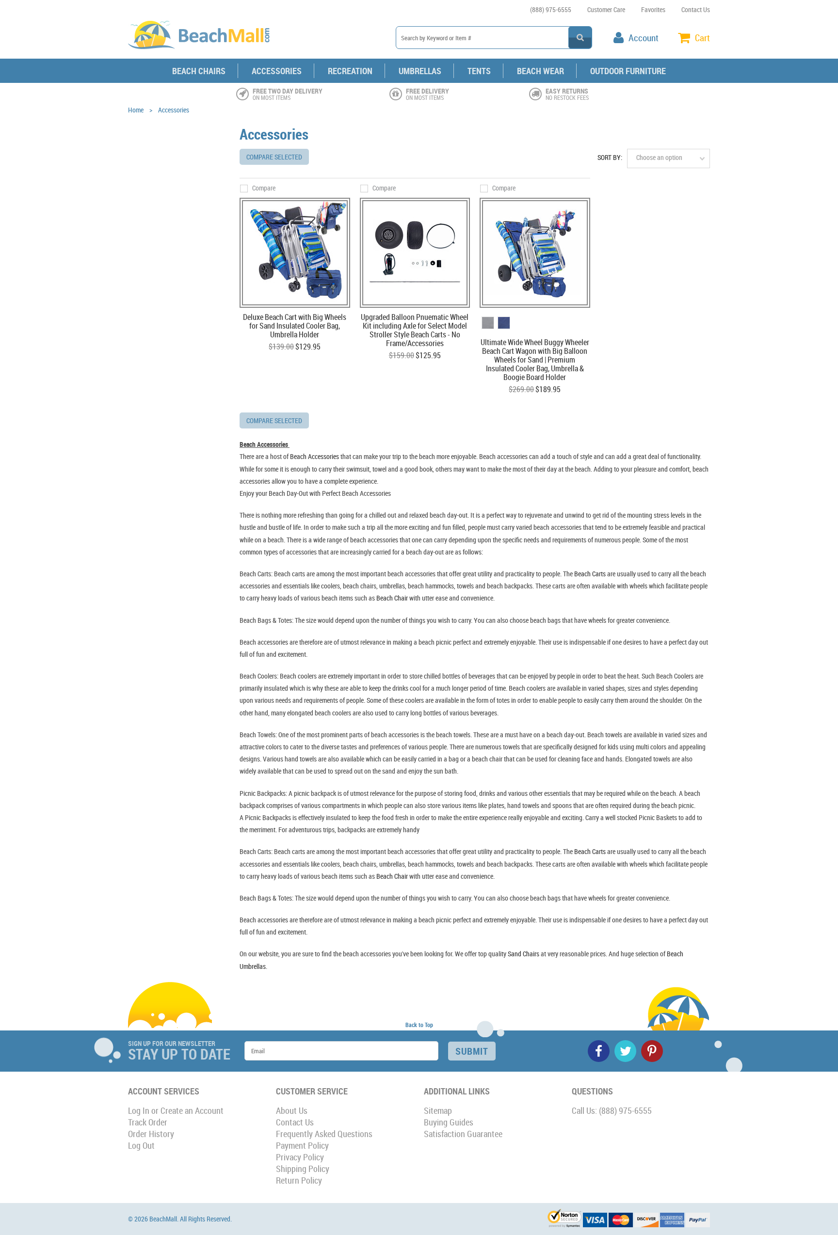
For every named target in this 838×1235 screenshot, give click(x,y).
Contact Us (695, 9)
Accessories (277, 71)
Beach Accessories (314, 456)
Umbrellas (420, 71)
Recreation (350, 71)
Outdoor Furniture (628, 71)
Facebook (599, 1051)
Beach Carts (590, 573)
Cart (702, 38)
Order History (151, 1134)
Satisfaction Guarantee (463, 1134)
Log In (138, 1110)
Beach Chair (392, 597)
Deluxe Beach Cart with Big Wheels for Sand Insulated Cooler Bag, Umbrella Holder (294, 326)
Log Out (141, 1145)
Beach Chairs (199, 71)
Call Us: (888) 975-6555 (612, 1110)
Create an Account (192, 1110)
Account (643, 38)
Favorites (653, 9)
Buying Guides (448, 1122)
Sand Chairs (523, 953)
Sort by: (609, 157)
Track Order (147, 1122)
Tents (479, 71)
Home (136, 109)
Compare (263, 187)
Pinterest (652, 1051)
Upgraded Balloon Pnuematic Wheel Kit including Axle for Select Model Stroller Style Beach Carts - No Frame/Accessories (414, 330)
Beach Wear (540, 71)
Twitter (625, 1051)
